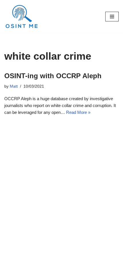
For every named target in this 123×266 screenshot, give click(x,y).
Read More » (78, 112)
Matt (14, 86)
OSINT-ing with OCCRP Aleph (53, 76)
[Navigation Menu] (112, 16)
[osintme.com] (21, 16)
